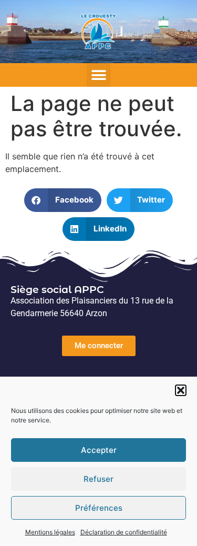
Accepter (99, 450)
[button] (180, 390)
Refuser (98, 479)
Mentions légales (50, 532)
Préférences (98, 508)
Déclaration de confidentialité (123, 532)
